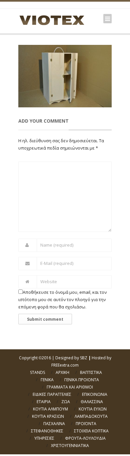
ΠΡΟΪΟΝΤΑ (86, 423)
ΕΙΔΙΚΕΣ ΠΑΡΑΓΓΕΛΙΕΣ (52, 394)
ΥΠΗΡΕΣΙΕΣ (44, 438)
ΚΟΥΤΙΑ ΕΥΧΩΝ (93, 409)
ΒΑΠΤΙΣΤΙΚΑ (91, 372)
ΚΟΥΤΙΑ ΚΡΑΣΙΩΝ (48, 416)
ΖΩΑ (65, 401)
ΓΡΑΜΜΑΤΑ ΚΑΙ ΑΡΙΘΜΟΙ (70, 387)
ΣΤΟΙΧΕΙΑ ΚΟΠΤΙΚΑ (91, 431)
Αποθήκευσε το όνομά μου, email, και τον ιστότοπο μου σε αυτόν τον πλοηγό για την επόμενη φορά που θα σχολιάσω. (62, 299)
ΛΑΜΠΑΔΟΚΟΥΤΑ (91, 416)
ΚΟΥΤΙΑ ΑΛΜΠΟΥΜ (50, 409)
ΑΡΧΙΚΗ (62, 372)
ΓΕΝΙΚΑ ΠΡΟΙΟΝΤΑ (81, 380)
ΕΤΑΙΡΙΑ (44, 401)
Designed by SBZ (71, 358)
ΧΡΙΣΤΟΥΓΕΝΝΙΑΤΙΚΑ (70, 445)
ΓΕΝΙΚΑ (47, 380)
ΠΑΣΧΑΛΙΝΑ (54, 423)
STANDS (37, 372)
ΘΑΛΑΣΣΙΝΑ (92, 401)
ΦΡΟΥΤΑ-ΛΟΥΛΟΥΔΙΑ (85, 438)
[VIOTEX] (51, 20)
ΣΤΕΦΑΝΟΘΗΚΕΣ (47, 431)
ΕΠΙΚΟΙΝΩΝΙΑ (94, 394)
